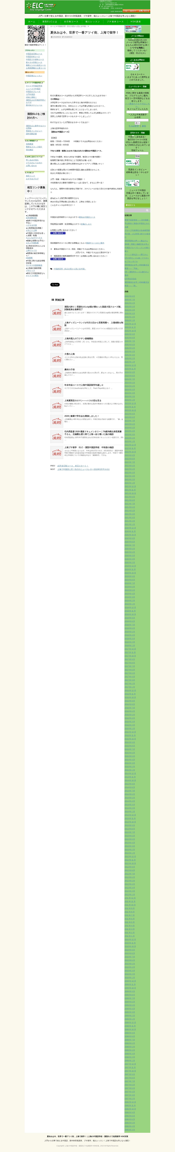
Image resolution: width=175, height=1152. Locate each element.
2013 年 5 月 (130, 839)
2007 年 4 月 (130, 1092)
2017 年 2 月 (130, 684)
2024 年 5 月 (130, 386)
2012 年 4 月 (130, 884)
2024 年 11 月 (130, 369)
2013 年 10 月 (130, 822)
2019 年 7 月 (130, 583)
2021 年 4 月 (130, 514)
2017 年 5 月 (130, 673)
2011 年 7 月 (130, 915)
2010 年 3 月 (130, 971)
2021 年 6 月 (130, 507)
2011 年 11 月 (130, 901)
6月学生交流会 (130, 279)
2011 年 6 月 (130, 919)
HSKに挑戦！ (31, 97)
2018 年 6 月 (130, 628)
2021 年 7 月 (130, 504)
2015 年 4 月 (130, 760)
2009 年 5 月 (130, 1005)
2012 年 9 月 (130, 867)
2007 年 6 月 (130, 1085)
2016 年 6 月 (130, 711)
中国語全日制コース (34, 54)
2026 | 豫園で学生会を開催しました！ (81, 416)
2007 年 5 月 (130, 1088)
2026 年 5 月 (130, 307)
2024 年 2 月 (130, 396)
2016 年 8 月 (130, 704)
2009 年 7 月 (130, 998)
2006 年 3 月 (130, 1130)
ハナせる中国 (31, 225)
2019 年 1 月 (130, 604)
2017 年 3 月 (130, 680)
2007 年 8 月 (130, 1078)
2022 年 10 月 (130, 452)
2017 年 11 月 (130, 652)
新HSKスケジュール (34, 105)
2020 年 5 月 (130, 552)
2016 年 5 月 (130, 715)
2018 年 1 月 (130, 645)
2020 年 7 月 (130, 545)
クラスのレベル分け (34, 163)
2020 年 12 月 (130, 528)
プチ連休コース (115, 21)
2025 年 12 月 (130, 324)
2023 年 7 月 (130, 421)
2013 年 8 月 (130, 829)
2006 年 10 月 (130, 1109)
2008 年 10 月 (130, 1029)
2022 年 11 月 (130, 448)
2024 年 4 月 (130, 390)
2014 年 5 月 (130, 798)
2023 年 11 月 (130, 407)
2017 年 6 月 (130, 670)
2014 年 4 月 (130, 801)
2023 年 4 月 (130, 431)
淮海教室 (29, 144)
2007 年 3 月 (130, 1095)
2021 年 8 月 (130, 500)
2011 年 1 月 (130, 936)
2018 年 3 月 (130, 639)
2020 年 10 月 (130, 535)
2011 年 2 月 (130, 933)
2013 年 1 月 (130, 853)
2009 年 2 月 (130, 1016)
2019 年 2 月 (130, 601)
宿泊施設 (29, 150)
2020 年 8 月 (130, 542)
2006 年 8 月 (130, 1116)
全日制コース (71, 21)
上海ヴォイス (31, 250)
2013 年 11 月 (130, 818)
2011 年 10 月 (130, 905)
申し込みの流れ (32, 160)
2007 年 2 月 (130, 1099)
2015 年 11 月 (130, 735)
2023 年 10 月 (130, 410)
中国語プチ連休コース (35, 59)
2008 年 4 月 (130, 1050)
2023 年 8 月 (130, 417)
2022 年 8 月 (130, 459)
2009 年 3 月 (130, 1012)
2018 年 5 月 (130, 632)
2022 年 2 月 (130, 479)
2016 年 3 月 (130, 722)
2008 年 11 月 (130, 1026)
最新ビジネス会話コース (36, 65)
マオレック (30, 270)
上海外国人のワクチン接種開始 (78, 338)
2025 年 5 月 (130, 348)
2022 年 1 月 (130, 483)
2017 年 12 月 (130, 649)
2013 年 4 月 (130, 843)
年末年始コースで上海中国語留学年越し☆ (83, 385)
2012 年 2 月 (130, 891)
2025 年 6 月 (130, 345)
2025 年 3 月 (130, 355)
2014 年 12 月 (130, 773)
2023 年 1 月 (130, 441)
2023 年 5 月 (130, 428)
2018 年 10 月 (130, 614)
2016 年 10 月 (130, 697)
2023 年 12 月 (130, 403)
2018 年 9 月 (130, 618)
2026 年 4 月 (130, 310)
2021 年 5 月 (130, 511)
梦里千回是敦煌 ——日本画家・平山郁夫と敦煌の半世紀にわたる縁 (137, 223)
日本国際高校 (31, 218)
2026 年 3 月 (130, 313)
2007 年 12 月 (130, 1064)
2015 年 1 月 (130, 770)
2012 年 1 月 (130, 894)
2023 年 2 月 (130, 438)
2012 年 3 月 (130, 888)
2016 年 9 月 (130, 701)
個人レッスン (92, 21)
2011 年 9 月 (130, 908)
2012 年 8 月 (130, 870)
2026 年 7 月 (130, 300)
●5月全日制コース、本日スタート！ (72, 466)
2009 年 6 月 (130, 1002)
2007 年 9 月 (130, 1074)
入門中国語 (30, 94)
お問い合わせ (31, 166)
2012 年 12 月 (130, 856)
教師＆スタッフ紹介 (34, 147)
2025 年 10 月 (130, 331)
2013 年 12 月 (130, 815)
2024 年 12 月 (130, 365)
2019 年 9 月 (130, 576)
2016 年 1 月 (130, 728)
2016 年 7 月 (130, 708)
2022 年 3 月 (130, 476)
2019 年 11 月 (130, 569)
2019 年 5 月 (130, 590)
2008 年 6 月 (130, 1043)
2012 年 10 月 (130, 863)
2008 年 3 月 (130, 1054)
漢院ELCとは (49, 21)
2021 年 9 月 (130, 497)
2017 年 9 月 (130, 659)
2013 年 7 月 (130, 832)
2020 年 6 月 (130, 549)
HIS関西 (29, 258)
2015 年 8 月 (130, 746)
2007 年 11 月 (130, 1067)
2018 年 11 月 (130, 611)
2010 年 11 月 (130, 943)
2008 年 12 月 (130, 1022)
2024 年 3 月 (130, 393)
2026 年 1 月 (130, 320)
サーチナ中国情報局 (34, 265)
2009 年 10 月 (130, 988)
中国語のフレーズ (33, 92)
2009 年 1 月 (130, 1019)
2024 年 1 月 (130, 400)
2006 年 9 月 (130, 1112)
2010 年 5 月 (130, 964)
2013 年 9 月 (130, 825)
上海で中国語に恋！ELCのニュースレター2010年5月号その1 (83, 469)
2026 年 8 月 (130, 296)
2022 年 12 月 (130, 445)
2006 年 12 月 (130, 1102)
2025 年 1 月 (130, 362)
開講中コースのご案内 (95, 243)
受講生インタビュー (34, 131)
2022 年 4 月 (130, 473)
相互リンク (30, 176)
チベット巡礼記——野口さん (136, 255)
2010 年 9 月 (130, 950)
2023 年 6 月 (130, 424)
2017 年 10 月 (130, 656)
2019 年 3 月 (130, 597)
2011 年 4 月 (130, 926)
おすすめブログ (32, 179)
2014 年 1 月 (130, 811)
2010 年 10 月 (130, 946)
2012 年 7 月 (130, 874)
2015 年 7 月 (130, 749)
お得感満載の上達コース (36, 68)
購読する (131, 205)
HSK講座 (136, 21)
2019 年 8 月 (130, 580)
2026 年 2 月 (130, 317)
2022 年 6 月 (130, 466)
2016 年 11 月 (130, 694)
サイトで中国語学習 (34, 86)
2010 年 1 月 (130, 978)
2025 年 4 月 (130, 351)
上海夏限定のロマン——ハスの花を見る (82, 400)
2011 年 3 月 (130, 929)
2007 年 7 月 (130, 1081)
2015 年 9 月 (130, 742)
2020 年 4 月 (130, 556)
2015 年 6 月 (130, 753)
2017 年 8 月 (130, 663)
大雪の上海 (69, 354)
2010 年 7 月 (130, 957)
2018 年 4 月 (130, 635)
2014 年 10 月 (130, 780)
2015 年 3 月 (130, 763)
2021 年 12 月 (130, 486)
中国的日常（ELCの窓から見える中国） (70, 269)
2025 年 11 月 (130, 327)
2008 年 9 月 (130, 1033)
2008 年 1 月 (130, 1061)
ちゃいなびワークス (34, 238)
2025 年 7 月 (130, 341)
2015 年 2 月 (130, 767)
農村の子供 (69, 369)
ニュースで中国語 (33, 89)
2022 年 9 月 (130, 455)
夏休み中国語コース (87, 217)
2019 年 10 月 (130, 573)
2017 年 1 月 (130, 687)
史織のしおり (86, 224)
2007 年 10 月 (130, 1071)
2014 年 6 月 (130, 794)
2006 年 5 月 (130, 1123)
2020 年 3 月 (130, 559)
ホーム (31, 21)
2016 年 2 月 (130, 725)
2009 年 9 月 (130, 991)
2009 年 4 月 (130, 1009)
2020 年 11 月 (130, 531)
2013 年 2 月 (130, 850)
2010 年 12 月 (130, 939)
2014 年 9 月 (130, 784)
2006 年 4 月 (130, 1126)
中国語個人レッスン (34, 76)
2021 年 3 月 (130, 517)
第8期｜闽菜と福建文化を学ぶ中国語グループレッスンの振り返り (137, 247)
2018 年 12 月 (130, 607)
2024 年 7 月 (130, 379)
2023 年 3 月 (130, 434)
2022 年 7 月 (130, 462)
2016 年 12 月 (130, 690)
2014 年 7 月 (130, 791)
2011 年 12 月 (130, 898)
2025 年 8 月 (130, 338)
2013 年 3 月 (130, 846)
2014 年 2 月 (130, 808)
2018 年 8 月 (130, 621)
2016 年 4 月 (130, 718)
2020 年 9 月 (130, 538)
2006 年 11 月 (130, 1105)
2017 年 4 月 (130, 677)
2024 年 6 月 (130, 383)
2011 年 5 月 (130, 922)
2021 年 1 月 (130, 524)
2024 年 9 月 (130, 372)
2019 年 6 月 (130, 587)
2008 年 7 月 (130, 1040)
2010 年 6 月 (130, 960)
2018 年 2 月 (130, 642)
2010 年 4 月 (130, 967)
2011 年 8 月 (130, 912)
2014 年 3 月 (130, 805)
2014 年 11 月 (130, 777)
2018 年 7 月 (130, 625)
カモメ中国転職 (32, 243)
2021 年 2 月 (130, 521)
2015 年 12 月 (130, 732)
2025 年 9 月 (130, 334)
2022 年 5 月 (130, 469)
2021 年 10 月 (130, 493)
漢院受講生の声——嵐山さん (136, 241)
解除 (143, 126)
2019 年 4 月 (130, 594)
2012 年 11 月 (130, 860)
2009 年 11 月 (130, 984)
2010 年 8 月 (130, 953)
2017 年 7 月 (130, 666)
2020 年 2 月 (130, 562)
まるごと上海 (31, 230)
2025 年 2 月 (130, 358)
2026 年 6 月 (130, 303)
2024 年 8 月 (130, 376)
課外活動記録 (31, 134)
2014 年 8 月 (130, 787)
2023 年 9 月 (130, 414)
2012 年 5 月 (130, 881)
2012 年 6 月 (130, 877)
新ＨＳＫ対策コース (34, 62)
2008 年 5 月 (130, 1047)
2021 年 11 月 (130, 490)
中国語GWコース (33, 57)
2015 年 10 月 (130, 739)
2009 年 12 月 (130, 981)
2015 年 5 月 (130, 756)
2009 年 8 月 (130, 995)
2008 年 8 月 (130, 1036)
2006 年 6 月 (130, 1119)
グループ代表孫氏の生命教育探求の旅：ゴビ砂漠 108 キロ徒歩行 (137, 233)
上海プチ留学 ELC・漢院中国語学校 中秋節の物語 (89, 447)
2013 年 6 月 (130, 836)
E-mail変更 (134, 126)
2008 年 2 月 (130, 1057)
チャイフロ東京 (32, 276)
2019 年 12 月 (130, 566)
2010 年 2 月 (130, 974)
